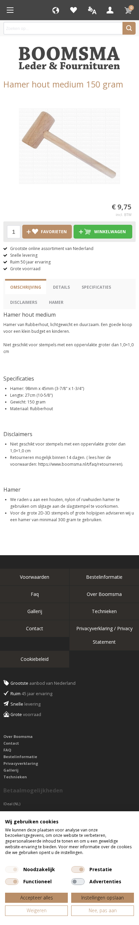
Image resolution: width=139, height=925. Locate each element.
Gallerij (34, 611)
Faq (35, 594)
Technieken (104, 611)
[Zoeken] (129, 28)
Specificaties (96, 287)
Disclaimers (23, 302)
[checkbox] (12, 869)
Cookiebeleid (35, 659)
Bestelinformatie (104, 577)
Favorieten (73, 10)
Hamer (56, 302)
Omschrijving (25, 287)
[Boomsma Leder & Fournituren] (10, 10)
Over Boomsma (104, 594)
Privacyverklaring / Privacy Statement (104, 635)
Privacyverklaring (20, 763)
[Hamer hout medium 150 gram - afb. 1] (69, 146)
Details (61, 287)
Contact (34, 628)
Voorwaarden (34, 577)
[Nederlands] (91, 10)
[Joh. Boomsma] (69, 54)
